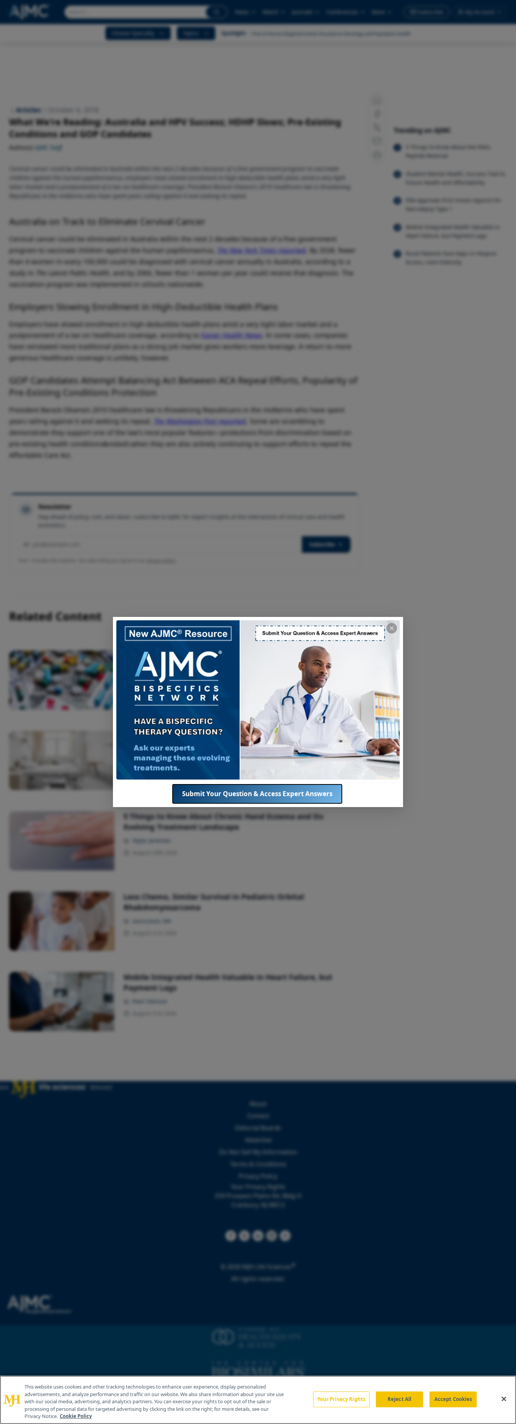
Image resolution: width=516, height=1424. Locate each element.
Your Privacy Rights (341, 1399)
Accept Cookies (453, 1399)
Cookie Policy (76, 1416)
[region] (258, 1400)
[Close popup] (391, 628)
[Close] (504, 1399)
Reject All (399, 1399)
